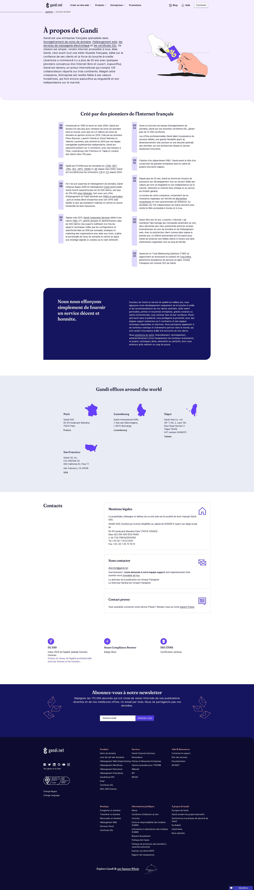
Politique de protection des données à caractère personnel (149, 845)
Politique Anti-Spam (140, 840)
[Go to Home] (54, 5)
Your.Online (185, 256)
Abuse (134, 810)
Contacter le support (181, 753)
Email (102, 781)
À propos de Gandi (180, 810)
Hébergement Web (108, 822)
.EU (107, 172)
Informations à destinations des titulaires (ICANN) (150, 830)
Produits (99, 5)
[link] (44, 764)
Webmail (135, 769)
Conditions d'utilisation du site (145, 814)
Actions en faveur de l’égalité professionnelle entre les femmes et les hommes (70, 660)
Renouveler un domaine (110, 818)
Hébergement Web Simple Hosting (115, 761)
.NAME (87, 169)
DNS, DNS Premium (108, 789)
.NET (114, 165)
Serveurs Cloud (107, 826)
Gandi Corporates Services (96, 217)
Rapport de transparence (143, 855)
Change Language (51, 795)
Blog (175, 5)
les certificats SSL (105, 45)
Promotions (135, 5)
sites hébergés (85, 193)
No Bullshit (176, 825)
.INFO (80, 169)
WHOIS (135, 777)
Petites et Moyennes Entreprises (146, 761)
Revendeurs (137, 757)
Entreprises (116, 5)
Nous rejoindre (178, 833)
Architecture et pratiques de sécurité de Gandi (190, 819)
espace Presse (187, 607)
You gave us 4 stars (52, 768)
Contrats (136, 818)
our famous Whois (128, 868)
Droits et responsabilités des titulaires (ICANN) (149, 823)
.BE (95, 169)
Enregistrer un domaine (110, 810)
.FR (100, 172)
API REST (176, 765)
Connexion (201, 5)
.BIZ (74, 169)
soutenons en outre (144, 335)
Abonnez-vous (145, 718)
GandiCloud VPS (107, 777)
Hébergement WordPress (111, 765)
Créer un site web (79, 5)
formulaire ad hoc (131, 575)
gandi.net (49, 12)
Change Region (50, 791)
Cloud (107, 187)
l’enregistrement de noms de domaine (67, 41)
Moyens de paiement (141, 836)
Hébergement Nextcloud (111, 769)
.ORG (68, 169)
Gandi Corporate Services (143, 753)
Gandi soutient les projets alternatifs (188, 814)
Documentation (178, 761)
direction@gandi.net (118, 568)
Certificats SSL (106, 785)
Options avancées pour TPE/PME (146, 765)
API (133, 773)
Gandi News (177, 829)
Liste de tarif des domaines (112, 757)
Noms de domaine (108, 753)
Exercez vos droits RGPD (143, 851)
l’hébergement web (105, 41)
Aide (187, 5)
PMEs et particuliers (113, 196)
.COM (108, 165)
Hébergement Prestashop (111, 773)
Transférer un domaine (110, 814)
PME (75, 220)
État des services (179, 757)
